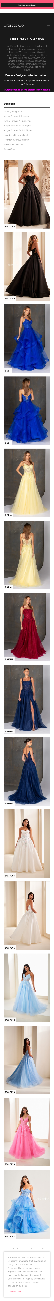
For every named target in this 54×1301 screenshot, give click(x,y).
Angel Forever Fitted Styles (17, 125)
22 (43, 1248)
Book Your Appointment (27, 5)
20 (32, 1248)
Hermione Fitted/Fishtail (16, 134)
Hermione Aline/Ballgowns (17, 139)
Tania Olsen (10, 149)
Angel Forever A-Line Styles (17, 120)
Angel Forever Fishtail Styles (18, 130)
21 (37, 1248)
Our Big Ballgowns (13, 111)
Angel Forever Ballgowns (16, 116)
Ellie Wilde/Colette (13, 144)
